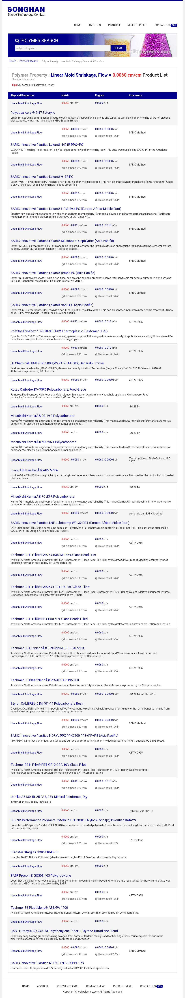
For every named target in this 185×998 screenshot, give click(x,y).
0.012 (74, 321)
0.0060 (65, 102)
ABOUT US (95, 25)
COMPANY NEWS (96, 986)
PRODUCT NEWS (122, 986)
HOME (77, 25)
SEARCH (118, 48)
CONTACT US (165, 25)
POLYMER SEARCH (29, 61)
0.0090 (75, 193)
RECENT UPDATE (137, 25)
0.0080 (75, 129)
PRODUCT (114, 25)
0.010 (74, 225)
